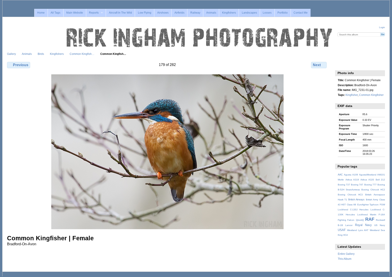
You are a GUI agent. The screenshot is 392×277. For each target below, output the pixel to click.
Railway (195, 12)
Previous (20, 65)
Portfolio (282, 12)
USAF (342, 230)
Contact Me (301, 12)
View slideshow (350, 64)
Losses (267, 12)
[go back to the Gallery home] (200, 38)
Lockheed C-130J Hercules (353, 209)
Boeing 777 (370, 184)
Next (317, 65)
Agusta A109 (351, 174)
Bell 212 (380, 179)
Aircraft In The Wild (120, 12)
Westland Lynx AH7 (357, 230)
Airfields (179, 12)
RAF (369, 219)
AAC (340, 174)
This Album (344, 258)
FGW (382, 204)
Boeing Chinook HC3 (350, 194)
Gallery (11, 53)
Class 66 (351, 204)
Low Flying (144, 12)
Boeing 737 (344, 184)
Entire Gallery (346, 253)
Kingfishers (229, 12)
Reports (94, 12)
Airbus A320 (367, 179)
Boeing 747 (357, 184)
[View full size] (167, 151)
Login (382, 27)
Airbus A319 (352, 179)
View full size (340, 64)
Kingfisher (351, 94)
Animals (211, 12)
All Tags (55, 12)
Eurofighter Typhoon (368, 204)
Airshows (163, 12)
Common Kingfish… (82, 53)
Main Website (74, 12)
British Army (372, 199)
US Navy (379, 225)
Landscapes (249, 12)
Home (41, 12)
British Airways (356, 199)
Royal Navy (363, 225)
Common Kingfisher (371, 94)
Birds (41, 53)
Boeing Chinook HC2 (373, 189)
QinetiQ (360, 220)
